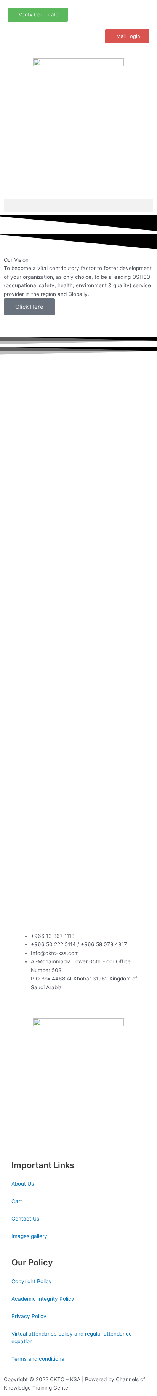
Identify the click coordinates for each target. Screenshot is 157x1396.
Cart (16, 1201)
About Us (22, 1184)
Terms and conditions (37, 1359)
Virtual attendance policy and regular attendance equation (71, 1337)
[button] (78, 205)
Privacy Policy (28, 1316)
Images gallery (29, 1236)
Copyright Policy (31, 1281)
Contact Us (25, 1219)
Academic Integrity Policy (42, 1299)
